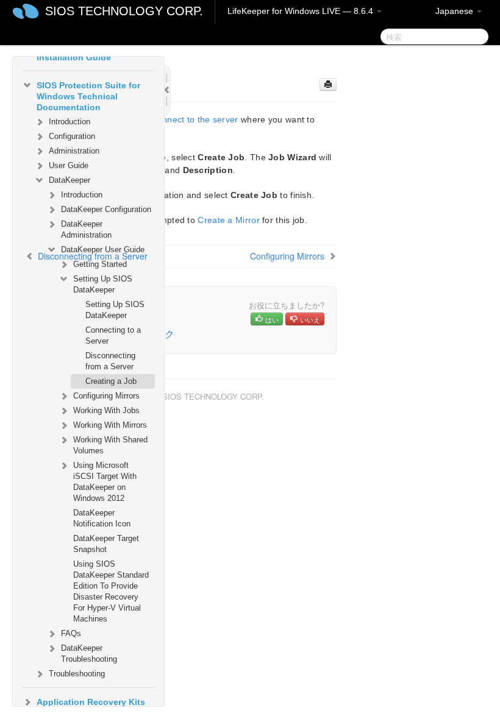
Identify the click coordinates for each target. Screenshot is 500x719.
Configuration (72, 136)
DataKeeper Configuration (106, 209)
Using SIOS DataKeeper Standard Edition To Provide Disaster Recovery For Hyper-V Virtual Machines (111, 591)
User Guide (68, 165)
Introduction (69, 121)
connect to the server (195, 119)
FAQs (71, 633)
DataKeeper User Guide (103, 249)
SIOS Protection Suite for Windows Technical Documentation (88, 96)
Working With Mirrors (110, 425)
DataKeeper (69, 180)
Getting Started (100, 264)
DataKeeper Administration (86, 229)
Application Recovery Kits (91, 702)
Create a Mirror (229, 220)
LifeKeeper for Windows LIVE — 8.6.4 (301, 11)
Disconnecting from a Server (110, 361)
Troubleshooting (77, 673)
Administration (74, 150)
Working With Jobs (106, 410)
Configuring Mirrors (106, 395)
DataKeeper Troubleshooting (89, 653)
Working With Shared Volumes (110, 445)
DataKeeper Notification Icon (101, 518)
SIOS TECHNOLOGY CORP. (124, 11)
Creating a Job (111, 381)
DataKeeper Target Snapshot (106, 544)
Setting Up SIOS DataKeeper (102, 284)
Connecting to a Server (113, 335)
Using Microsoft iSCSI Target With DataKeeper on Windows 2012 (105, 482)
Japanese (455, 11)
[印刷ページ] (328, 84)
